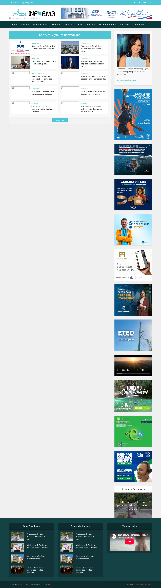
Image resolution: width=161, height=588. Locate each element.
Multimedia (126, 24)
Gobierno (55, 24)
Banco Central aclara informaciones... (36, 557)
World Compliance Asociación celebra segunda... (35, 570)
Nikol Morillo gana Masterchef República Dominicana (41, 79)
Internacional (40, 24)
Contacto (139, 24)
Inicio (14, 24)
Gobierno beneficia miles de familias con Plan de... (43, 47)
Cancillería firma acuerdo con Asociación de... (93, 92)
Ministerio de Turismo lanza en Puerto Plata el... (38, 546)
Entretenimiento (107, 24)
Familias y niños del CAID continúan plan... (43, 62)
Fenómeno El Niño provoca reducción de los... (133, 503)
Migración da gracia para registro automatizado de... (93, 77)
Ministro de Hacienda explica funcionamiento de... (92, 63)
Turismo (68, 24)
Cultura (79, 24)
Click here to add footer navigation (139, 584)
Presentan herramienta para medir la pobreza (42, 92)
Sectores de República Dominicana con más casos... (91, 48)
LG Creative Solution (46, 584)
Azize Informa (23, 584)
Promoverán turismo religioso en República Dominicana (92, 109)
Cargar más (60, 120)
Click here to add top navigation (21, 2)
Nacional (24, 24)
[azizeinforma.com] (34, 11)
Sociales (91, 24)
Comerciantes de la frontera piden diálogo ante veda (42, 109)
